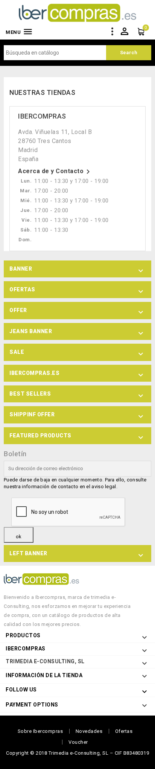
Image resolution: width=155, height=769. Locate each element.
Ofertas (124, 731)
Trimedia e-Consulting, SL (45, 661)
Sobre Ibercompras (40, 731)
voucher (78, 742)
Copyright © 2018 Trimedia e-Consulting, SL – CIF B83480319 (77, 753)
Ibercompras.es (34, 373)
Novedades (89, 731)
